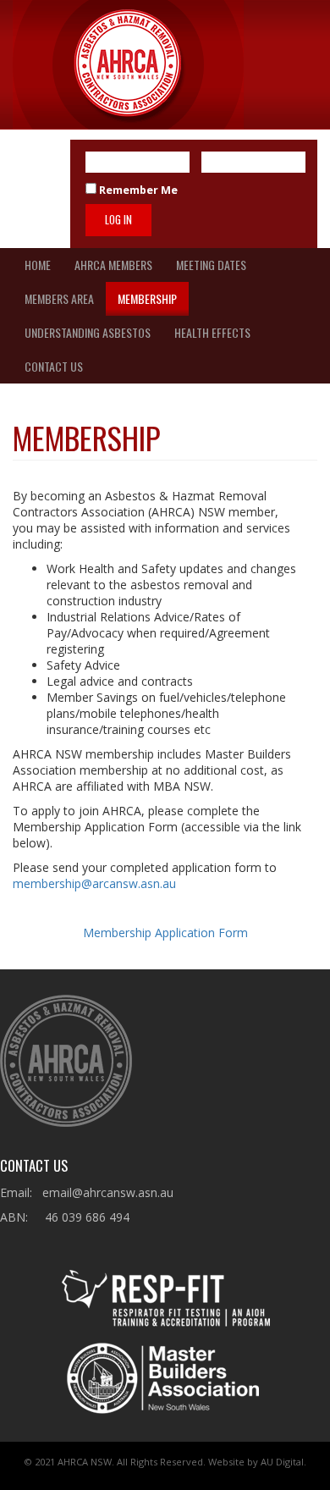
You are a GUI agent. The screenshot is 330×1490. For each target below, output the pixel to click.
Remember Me (137, 190)
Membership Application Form (165, 932)
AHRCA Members (113, 264)
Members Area (59, 298)
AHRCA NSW (85, 1461)
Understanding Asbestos (88, 332)
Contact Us (54, 366)
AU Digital (282, 1461)
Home (38, 264)
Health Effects (212, 332)
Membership (147, 298)
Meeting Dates (211, 264)
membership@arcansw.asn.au (94, 883)
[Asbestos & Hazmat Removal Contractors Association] (128, 65)
